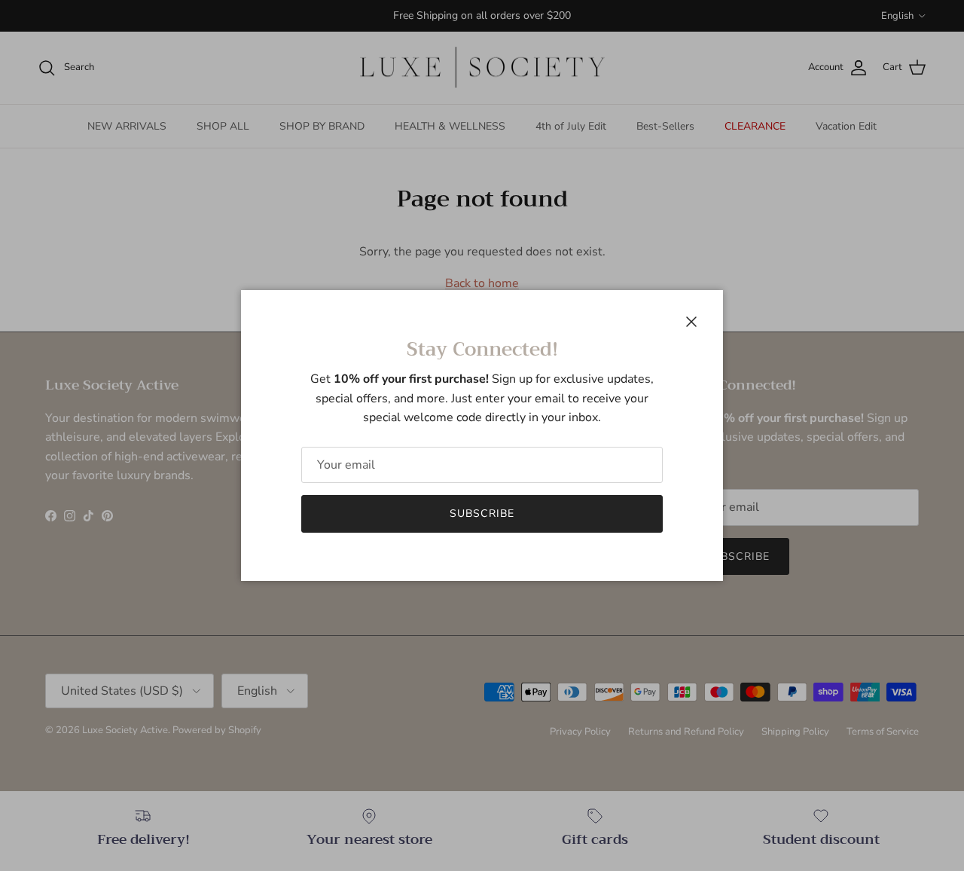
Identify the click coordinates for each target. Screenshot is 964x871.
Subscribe (482, 513)
